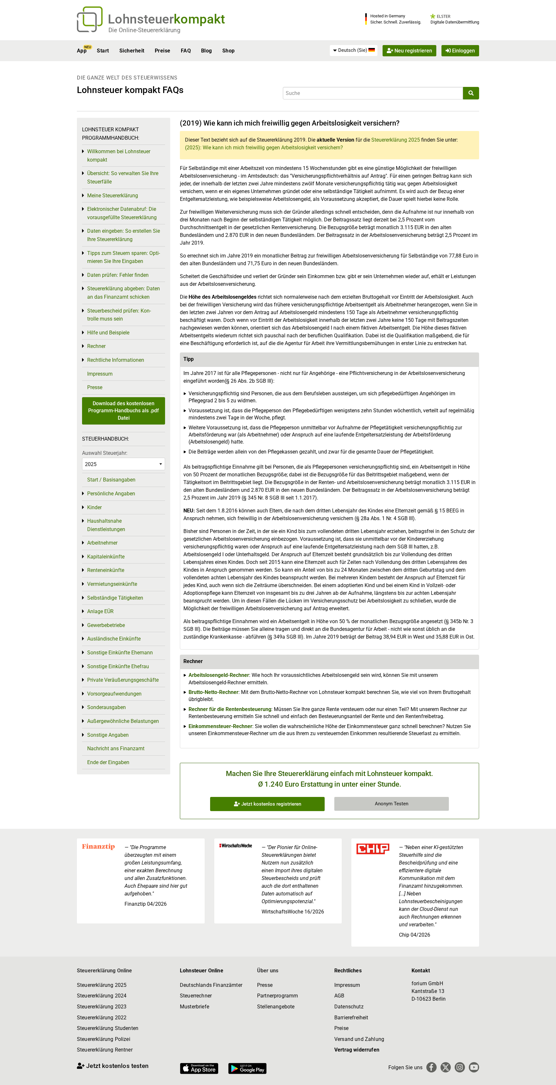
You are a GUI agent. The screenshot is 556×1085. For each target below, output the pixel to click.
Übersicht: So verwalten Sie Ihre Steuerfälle (122, 177)
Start (103, 51)
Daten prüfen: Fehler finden (118, 275)
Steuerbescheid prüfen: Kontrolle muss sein (119, 315)
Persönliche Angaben (111, 494)
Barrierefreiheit (351, 1018)
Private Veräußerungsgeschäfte (123, 680)
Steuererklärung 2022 (101, 1018)
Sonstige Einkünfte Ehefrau (118, 666)
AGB (339, 996)
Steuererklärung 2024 (101, 996)
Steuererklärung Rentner (105, 1050)
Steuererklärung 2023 (101, 1007)
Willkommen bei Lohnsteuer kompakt (118, 155)
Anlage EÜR (100, 611)
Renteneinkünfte (105, 570)
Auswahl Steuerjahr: (104, 453)
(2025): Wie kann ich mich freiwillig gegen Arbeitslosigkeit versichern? (264, 148)
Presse (94, 387)
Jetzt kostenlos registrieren (270, 804)
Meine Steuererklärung (112, 195)
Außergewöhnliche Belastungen (123, 721)
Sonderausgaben (106, 707)
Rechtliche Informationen (115, 360)
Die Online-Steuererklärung (144, 30)
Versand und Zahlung (359, 1039)
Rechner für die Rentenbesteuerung (230, 709)
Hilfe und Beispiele (108, 333)
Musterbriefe (194, 1007)
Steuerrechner (196, 996)
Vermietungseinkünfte (112, 584)
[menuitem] (353, 50)
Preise (163, 51)
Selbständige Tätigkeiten (115, 598)
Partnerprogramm (277, 996)
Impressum (100, 374)
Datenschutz (349, 1007)
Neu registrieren (412, 51)
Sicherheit (131, 51)
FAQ (186, 51)
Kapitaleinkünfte (106, 557)
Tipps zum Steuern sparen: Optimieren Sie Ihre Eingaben (123, 257)
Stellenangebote (275, 1007)
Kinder (94, 507)
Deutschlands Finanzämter (211, 985)
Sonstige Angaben (108, 735)
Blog (206, 51)
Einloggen (463, 51)
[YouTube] (474, 1067)
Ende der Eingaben (108, 762)
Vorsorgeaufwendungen (114, 694)
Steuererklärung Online (104, 971)
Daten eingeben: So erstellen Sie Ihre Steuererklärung (123, 235)
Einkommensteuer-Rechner (220, 726)
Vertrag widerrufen (356, 1050)
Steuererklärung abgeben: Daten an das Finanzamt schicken (123, 292)
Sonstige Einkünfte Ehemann (120, 653)
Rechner (96, 346)
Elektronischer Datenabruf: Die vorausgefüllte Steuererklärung (122, 213)
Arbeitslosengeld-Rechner (219, 675)
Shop (228, 51)
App (82, 51)
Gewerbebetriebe (106, 625)
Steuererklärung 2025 (395, 140)
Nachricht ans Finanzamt (115, 748)
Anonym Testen (391, 804)
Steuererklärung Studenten (107, 1028)
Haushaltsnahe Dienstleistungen (106, 525)
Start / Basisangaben (111, 480)
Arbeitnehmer (102, 543)
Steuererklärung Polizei (103, 1039)
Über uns (267, 971)
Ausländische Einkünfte (114, 639)
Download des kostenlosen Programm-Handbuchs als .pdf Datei (123, 410)
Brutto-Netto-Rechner (213, 692)
